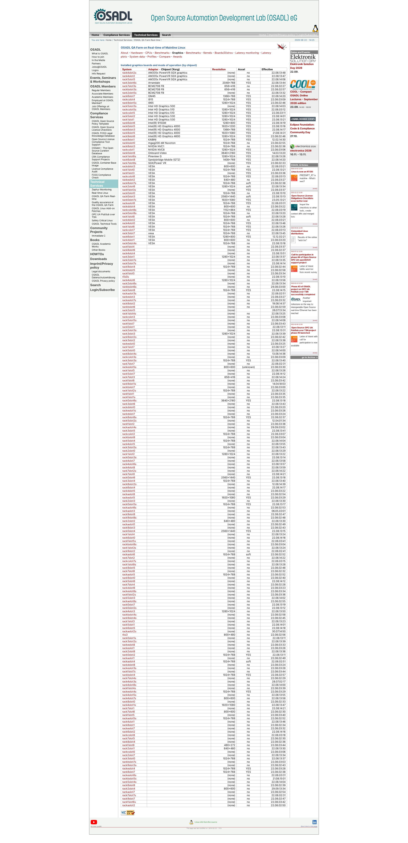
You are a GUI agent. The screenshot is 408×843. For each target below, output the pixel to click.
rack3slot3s (129, 360)
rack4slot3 (128, 611)
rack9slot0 (128, 577)
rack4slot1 (128, 721)
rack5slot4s (129, 781)
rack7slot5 (128, 738)
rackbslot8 (128, 437)
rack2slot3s (129, 330)
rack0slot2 (128, 654)
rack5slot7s (129, 263)
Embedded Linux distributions (299, 232)
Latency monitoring (247, 52)
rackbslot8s (129, 544)
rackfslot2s (129, 594)
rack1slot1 (128, 119)
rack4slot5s (129, 694)
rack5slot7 (128, 373)
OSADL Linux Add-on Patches (103, 209)
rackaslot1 (128, 658)
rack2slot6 (128, 186)
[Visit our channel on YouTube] (94, 824)
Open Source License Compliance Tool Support (103, 142)
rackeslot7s (129, 300)
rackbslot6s (129, 286)
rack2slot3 (128, 500)
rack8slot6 (128, 250)
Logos (95, 70)
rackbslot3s (129, 89)
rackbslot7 (128, 387)
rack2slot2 (128, 520)
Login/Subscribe (307, 34)
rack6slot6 (128, 122)
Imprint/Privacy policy (282, 34)
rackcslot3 (128, 316)
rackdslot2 (128, 219)
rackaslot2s (129, 631)
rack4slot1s (129, 704)
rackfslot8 (128, 745)
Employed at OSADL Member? (103, 101)
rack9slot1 (128, 139)
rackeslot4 (128, 768)
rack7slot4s (129, 678)
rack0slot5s (129, 504)
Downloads (98, 259)
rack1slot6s (129, 156)
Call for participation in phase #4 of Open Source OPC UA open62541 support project (303, 258)
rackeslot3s (129, 668)
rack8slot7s (129, 183)
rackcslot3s (129, 357)
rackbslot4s (129, 614)
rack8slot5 (128, 132)
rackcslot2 (128, 434)
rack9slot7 (128, 798)
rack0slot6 (128, 477)
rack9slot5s (129, 102)
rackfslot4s (129, 688)
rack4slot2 (128, 76)
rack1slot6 (128, 226)
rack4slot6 (128, 280)
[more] (315, 188)
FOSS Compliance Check (101, 176)
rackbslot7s (129, 761)
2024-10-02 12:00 (296, 168)
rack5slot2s (129, 420)
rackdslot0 (128, 407)
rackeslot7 (128, 728)
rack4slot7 (128, 460)
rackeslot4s (129, 691)
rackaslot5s (129, 718)
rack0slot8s (129, 213)
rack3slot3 (128, 333)
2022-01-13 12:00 (296, 283)
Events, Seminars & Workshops (103, 79)
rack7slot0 (128, 474)
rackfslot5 (128, 715)
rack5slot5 (128, 79)
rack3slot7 (128, 233)
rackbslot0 (128, 142)
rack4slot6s (129, 464)
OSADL (95, 49)
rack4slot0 (128, 223)
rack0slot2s (129, 607)
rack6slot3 (128, 129)
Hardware (137, 52)
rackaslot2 (128, 805)
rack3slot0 (128, 758)
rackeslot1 (128, 648)
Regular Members (101, 90)
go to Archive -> (310, 357)
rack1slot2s (129, 390)
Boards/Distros (224, 52)
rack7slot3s (129, 86)
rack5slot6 (128, 581)
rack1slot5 (128, 370)
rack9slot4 (128, 266)
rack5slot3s (129, 106)
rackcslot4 (128, 99)
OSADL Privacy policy (103, 280)
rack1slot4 (128, 534)
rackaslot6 (128, 554)
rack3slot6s (129, 82)
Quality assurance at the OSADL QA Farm (103, 203)
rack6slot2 (128, 731)
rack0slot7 (128, 604)
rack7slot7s (129, 795)
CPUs (148, 52)
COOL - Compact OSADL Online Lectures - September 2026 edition (304, 97)
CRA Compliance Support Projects (101, 158)
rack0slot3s (129, 457)
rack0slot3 (128, 196)
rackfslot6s (129, 801)
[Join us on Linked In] (315, 825)
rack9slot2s (129, 337)
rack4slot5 (128, 444)
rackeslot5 (128, 497)
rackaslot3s (129, 293)
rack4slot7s (129, 698)
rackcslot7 (128, 229)
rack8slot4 (128, 741)
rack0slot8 (128, 153)
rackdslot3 (128, 166)
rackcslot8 (128, 735)
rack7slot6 (128, 711)
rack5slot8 (128, 290)
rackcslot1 (128, 149)
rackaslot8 (128, 494)
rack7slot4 (128, 584)
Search (95, 285)
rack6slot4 (128, 487)
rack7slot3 (128, 377)
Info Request (98, 73)
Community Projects (99, 230)
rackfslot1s (128, 397)
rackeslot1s (129, 410)
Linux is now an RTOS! (302, 171)
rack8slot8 (128, 785)
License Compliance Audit (102, 170)
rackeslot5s (129, 367)
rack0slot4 (128, 531)
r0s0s (125, 276)
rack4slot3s (129, 681)
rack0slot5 (128, 126)
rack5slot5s (129, 320)
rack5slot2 (128, 116)
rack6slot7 (128, 96)
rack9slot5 (128, 567)
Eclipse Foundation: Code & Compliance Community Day (302, 128)
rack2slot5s (129, 92)
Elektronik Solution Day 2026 (302, 65)
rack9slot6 (128, 136)
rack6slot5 (128, 628)
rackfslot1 (128, 393)
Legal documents (101, 271)
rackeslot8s (129, 591)
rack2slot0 (128, 450)
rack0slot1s (129, 638)
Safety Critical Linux (102, 220)
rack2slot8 (128, 651)
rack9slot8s (129, 517)
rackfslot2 (128, 423)
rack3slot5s (129, 447)
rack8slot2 (128, 303)
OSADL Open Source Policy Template (103, 122)
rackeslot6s (129, 775)
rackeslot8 (128, 644)
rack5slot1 (128, 624)
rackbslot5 (128, 270)
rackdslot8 (128, 664)
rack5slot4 (128, 440)
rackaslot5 (128, 574)
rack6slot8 (128, 159)
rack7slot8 (128, 571)
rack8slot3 (128, 146)
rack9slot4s (129, 618)
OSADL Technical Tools (104, 223)
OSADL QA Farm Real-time (147, 40)
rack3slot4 (128, 480)
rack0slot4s (129, 243)
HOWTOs (97, 254)
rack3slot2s (129, 641)
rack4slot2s (129, 72)
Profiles (152, 56)
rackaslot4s (129, 427)
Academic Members (102, 97)
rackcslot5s (129, 109)
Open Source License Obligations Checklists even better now (302, 198)
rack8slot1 (128, 725)
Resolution (219, 69)
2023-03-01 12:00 (296, 228)
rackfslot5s (129, 541)
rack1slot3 (128, 621)
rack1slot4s (129, 313)
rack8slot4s (129, 353)
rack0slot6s (129, 400)
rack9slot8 (128, 514)
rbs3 (125, 634)
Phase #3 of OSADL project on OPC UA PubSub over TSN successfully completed (303, 290)
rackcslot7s (129, 561)
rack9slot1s (129, 383)
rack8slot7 (128, 771)
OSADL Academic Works (101, 245)
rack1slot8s (129, 564)
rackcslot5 (128, 112)
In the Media (98, 60)
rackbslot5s (129, 778)
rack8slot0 (128, 701)
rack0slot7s (129, 199)
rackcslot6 (128, 176)
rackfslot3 (128, 173)
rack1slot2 (128, 454)
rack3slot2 (128, 340)
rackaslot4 (128, 661)
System (127, 69)
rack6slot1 (128, 236)
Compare (164, 56)
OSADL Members (103, 86)
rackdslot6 (128, 587)
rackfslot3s (129, 189)
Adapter (153, 69)
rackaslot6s (129, 507)
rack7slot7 (128, 363)
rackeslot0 (128, 343)
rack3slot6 (128, 403)
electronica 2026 (301, 150)
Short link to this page (309, 826)
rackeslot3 (128, 296)
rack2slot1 (128, 748)
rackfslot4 (128, 246)
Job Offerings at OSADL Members (101, 107)
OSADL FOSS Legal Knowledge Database (103, 134)
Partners (96, 63)
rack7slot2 (128, 557)
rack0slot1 (128, 326)
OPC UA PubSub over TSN (103, 215)
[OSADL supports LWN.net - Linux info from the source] (204, 823)
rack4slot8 (128, 467)
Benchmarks (162, 52)
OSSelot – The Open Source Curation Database (102, 151)
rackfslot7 (128, 323)
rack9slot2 (128, 551)
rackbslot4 (128, 674)
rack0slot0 (128, 193)
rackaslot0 (128, 524)
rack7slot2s (129, 470)
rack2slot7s (129, 260)
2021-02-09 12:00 (296, 324)
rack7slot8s (129, 163)
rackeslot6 (128, 203)
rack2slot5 (128, 310)
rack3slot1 (128, 256)
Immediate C (98, 235)
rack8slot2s (129, 484)
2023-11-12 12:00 (296, 192)
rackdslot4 (128, 206)
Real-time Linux (100, 192)
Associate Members (102, 93)
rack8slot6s (129, 417)
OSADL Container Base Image (104, 164)
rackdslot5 (128, 490)
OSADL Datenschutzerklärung (103, 276)
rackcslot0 (128, 751)
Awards (177, 56)
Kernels (207, 52)
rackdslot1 (128, 239)
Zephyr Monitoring (102, 189)
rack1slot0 (128, 169)
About (124, 52)
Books (95, 240)
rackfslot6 (128, 380)
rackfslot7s (128, 671)
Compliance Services (99, 115)
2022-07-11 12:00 (296, 251)
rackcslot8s (129, 209)
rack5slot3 (128, 597)
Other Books (98, 250)
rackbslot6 (128, 306)
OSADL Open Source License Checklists (103, 128)
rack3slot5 (128, 430)
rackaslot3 (128, 510)
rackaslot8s (129, 601)
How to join (98, 56)
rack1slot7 (128, 347)
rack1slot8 (128, 216)
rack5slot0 (128, 350)
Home (262, 34)
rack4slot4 (128, 253)
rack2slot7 (128, 755)
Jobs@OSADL (99, 66)
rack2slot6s (129, 283)
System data (137, 56)
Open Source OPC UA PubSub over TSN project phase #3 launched (303, 330)
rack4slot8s (129, 684)
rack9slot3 (128, 527)
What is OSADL (100, 53)
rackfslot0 (128, 273)
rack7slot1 (128, 708)
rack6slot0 (128, 537)
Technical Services (123, 40)
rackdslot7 (128, 413)
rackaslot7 (128, 791)
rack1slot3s (129, 547)
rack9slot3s (129, 765)
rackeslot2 (128, 179)
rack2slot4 (128, 788)
